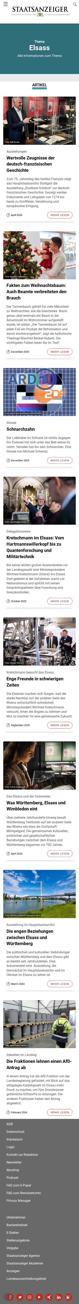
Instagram (29, 1297)
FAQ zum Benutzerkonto (23, 1193)
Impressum (14, 1139)
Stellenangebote (18, 1240)
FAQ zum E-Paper (18, 1185)
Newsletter (13, 1162)
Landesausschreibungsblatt (26, 1279)
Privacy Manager (18, 1201)
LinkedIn (58, 1297)
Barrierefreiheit (16, 1225)
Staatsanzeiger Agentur (23, 1256)
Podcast (12, 1178)
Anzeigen (13, 1271)
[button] (7, 1296)
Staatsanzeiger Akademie (24, 1263)
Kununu (68, 1297)
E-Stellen (12, 1233)
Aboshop (12, 1170)
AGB (9, 1124)
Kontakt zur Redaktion (22, 1155)
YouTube (39, 1297)
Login (10, 1147)
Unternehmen (16, 1217)
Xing (49, 1297)
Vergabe (12, 1248)
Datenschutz (15, 1132)
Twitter (19, 1297)
